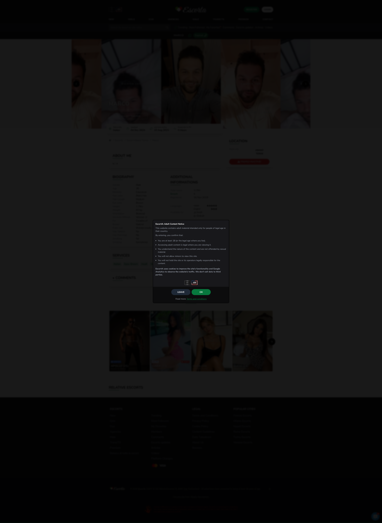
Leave (180, 292)
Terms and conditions (197, 298)
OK (201, 292)
